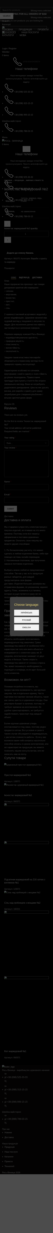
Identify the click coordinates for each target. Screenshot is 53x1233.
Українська (26, 613)
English (26, 627)
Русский (26, 620)
